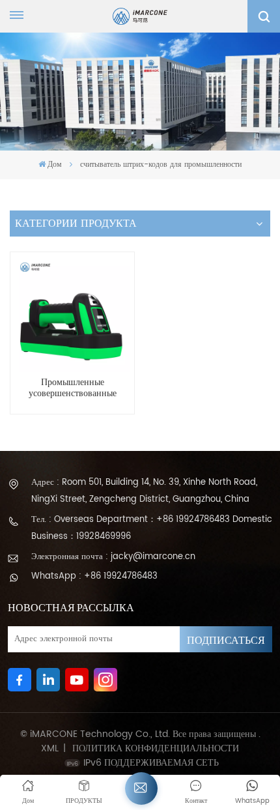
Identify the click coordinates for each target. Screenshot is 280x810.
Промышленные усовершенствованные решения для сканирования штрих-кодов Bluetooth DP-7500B (72, 388)
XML (50, 748)
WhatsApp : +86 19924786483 (94, 576)
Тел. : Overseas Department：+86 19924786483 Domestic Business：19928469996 (151, 528)
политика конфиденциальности (155, 748)
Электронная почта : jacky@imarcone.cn (113, 557)
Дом (55, 164)
